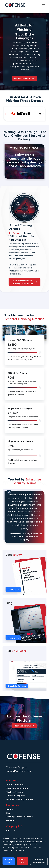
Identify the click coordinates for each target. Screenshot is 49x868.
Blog (8, 813)
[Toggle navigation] (43, 5)
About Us (10, 830)
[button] (3, 161)
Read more (32, 841)
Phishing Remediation (17, 788)
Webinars (11, 820)
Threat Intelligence (15, 795)
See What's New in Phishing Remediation (23, 282)
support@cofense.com (19, 771)
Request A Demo (22, 78)
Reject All (22, 861)
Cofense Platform (14, 784)
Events (9, 809)
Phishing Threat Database (19, 816)
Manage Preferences (39, 861)
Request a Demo (22, 725)
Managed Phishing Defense (19, 799)
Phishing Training (14, 792)
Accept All (8, 861)
